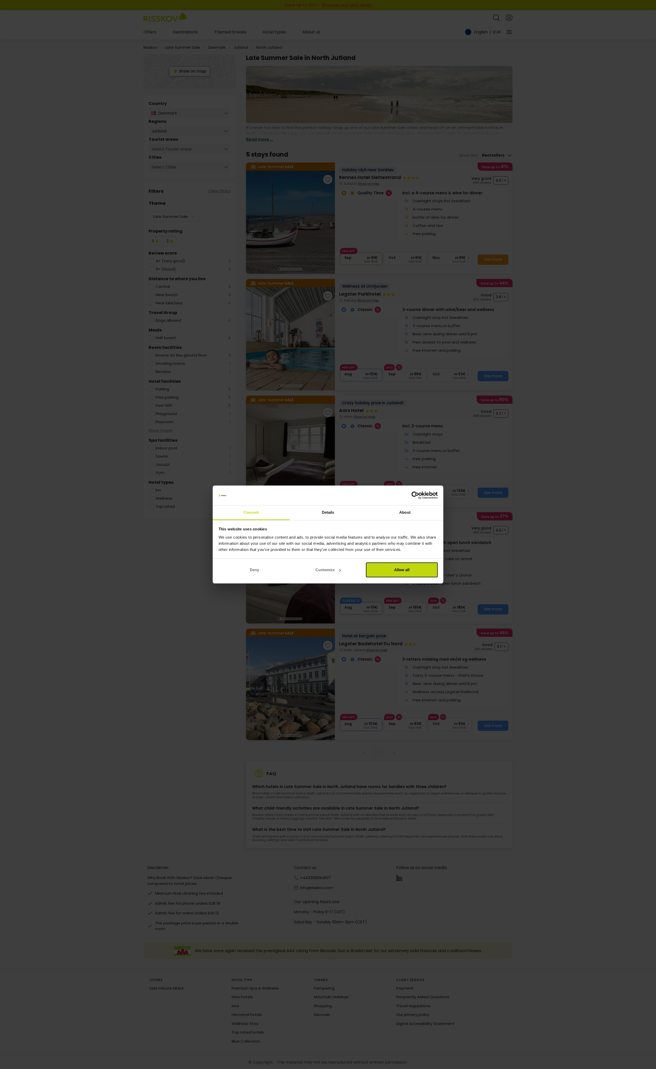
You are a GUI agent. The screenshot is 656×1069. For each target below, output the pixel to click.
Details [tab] (328, 512)
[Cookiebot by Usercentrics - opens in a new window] (415, 495)
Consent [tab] (251, 512)
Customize (325, 570)
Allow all (401, 570)
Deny (254, 570)
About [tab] (405, 512)
